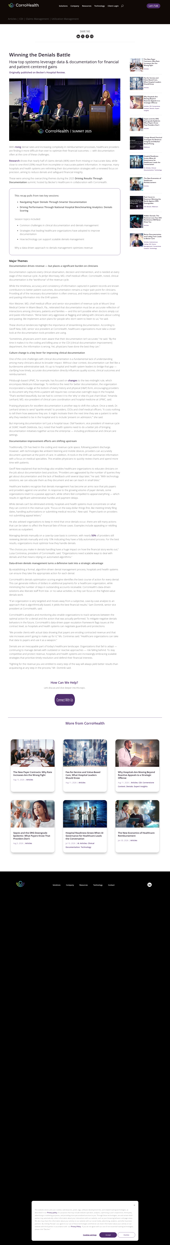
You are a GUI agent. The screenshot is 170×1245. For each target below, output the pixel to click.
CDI (150, 106)
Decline (126, 1235)
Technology (99, 6)
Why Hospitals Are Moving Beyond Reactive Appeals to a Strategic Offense (152, 99)
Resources (83, 885)
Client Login (113, 6)
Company (70, 885)
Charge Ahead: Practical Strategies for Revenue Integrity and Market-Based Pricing (153, 140)
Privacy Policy (76, 1226)
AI (144, 168)
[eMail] (92, 37)
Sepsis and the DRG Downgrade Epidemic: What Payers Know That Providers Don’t (152, 122)
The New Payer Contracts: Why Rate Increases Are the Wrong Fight (152, 62)
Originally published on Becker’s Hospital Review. (37, 72)
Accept (108, 1235)
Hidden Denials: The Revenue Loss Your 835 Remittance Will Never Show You (153, 219)
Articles (146, 69)
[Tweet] (83, 37)
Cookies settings (90, 1235)
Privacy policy (52, 1212)
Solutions (56, 885)
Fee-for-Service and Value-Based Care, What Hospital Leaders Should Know (152, 81)
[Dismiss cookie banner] (134, 1205)
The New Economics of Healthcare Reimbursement (136, 834)
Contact (111, 885)
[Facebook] (87, 37)
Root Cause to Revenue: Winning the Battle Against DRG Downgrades (152, 200)
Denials (152, 108)
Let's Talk (153, 5)
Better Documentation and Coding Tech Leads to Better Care (153, 236)
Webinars (147, 147)
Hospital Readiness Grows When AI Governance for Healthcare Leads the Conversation (152, 160)
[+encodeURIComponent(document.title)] (78, 37)
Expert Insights (141, 786)
